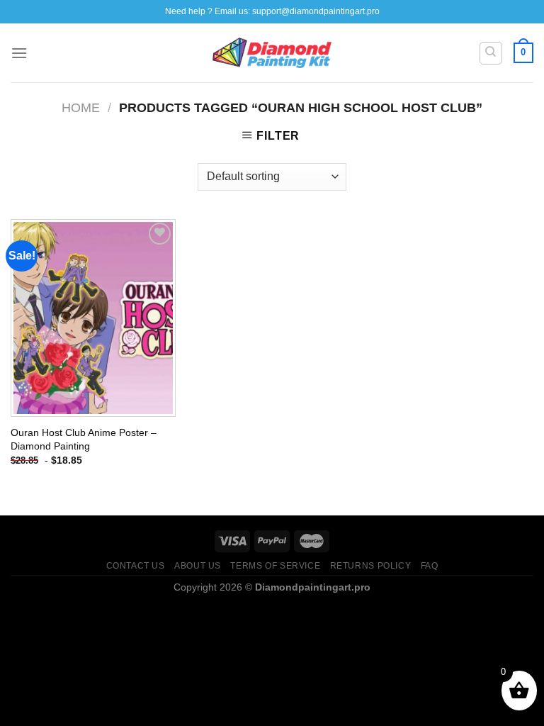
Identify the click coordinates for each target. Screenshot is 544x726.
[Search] (491, 53)
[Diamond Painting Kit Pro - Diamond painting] (272, 53)
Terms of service (275, 566)
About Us (197, 566)
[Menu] (19, 52)
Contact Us (135, 566)
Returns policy (371, 566)
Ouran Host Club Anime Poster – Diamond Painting (84, 439)
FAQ (429, 566)
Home (81, 107)
